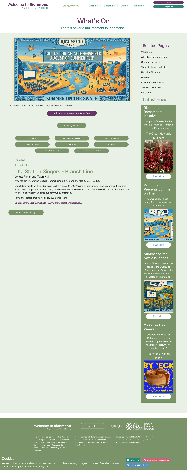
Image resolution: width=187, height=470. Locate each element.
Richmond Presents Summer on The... (158, 189)
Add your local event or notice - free (72, 113)
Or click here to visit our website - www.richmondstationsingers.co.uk (49, 203)
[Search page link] (77, 5)
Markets (145, 77)
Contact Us (92, 426)
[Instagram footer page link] (114, 426)
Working (138, 5)
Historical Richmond (151, 72)
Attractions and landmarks (154, 57)
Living (123, 5)
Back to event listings (26, 212)
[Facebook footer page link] (119, 426)
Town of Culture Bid (151, 87)
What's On (146, 52)
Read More (158, 176)
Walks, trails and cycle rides (154, 67)
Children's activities (150, 62)
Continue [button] (135, 460)
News (168, 2)
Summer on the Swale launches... (157, 256)
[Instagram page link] (69, 5)
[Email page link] (65, 5)
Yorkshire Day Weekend (154, 327)
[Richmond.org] (28, 5)
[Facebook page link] (73, 5)
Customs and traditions (152, 82)
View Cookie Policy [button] (139, 465)
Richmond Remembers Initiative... (153, 112)
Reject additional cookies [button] (158, 460)
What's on (168, 7)
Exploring (108, 5)
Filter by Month (71, 125)
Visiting (92, 5)
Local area (146, 92)
